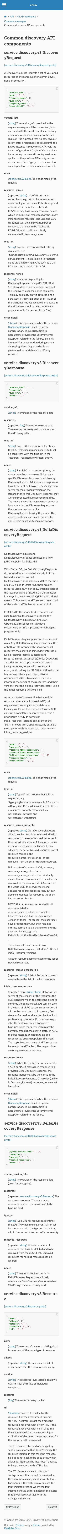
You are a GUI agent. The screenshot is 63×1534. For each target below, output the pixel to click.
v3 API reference (26, 16)
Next (51, 1507)
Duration (14, 1413)
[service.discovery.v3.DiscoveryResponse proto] (31, 375)
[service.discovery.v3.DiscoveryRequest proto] (30, 65)
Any (22, 425)
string (12, 123)
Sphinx (20, 1525)
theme (36, 1525)
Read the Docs (12, 1528)
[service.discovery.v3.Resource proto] (25, 1306)
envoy (33, 5)
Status (12, 323)
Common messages (15, 21)
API (12, 16)
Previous (14, 1507)
